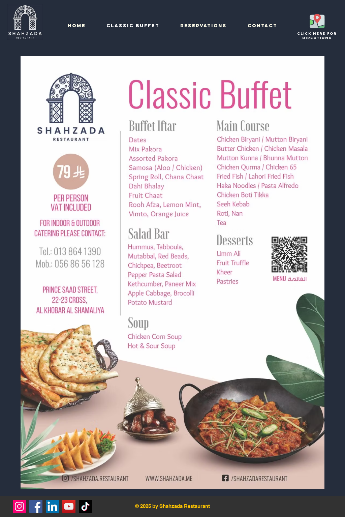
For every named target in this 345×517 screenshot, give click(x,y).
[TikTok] (85, 506)
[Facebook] (35, 506)
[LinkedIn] (52, 506)
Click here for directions (317, 35)
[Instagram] (19, 506)
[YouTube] (68, 506)
